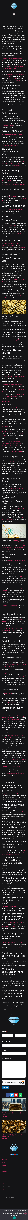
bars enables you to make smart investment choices (13, 67)
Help (3, 1183)
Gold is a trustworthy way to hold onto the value (13, 543)
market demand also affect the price (14, 853)
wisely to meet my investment (15, 774)
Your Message (6, 1058)
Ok (14, 1217)
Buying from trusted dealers (10, 906)
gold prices (17, 540)
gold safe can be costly (12, 720)
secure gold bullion (7, 431)
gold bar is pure (18, 165)
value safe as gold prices (13, 519)
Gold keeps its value (18, 508)
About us (4, 1159)
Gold (3, 1162)
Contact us (5, 1171)
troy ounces (13, 78)
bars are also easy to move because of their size (12, 629)
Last (16, 1038)
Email (4, 1050)
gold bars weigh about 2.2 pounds (14, 794)
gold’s (11, 226)
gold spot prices (13, 462)
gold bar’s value (16, 948)
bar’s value (13, 288)
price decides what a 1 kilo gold (13, 215)
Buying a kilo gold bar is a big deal (12, 385)
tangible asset (6, 659)
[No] (25, 1214)
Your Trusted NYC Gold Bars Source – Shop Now (14, 1114)
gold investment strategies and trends (13, 184)
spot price (20, 233)
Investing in (9, 605)
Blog (3, 1174)
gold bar (4, 34)
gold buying (5, 426)
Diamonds (4, 1177)
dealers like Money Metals (9, 926)
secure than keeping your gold (14, 376)
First (3, 1038)
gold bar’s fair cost (19, 407)
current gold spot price (15, 922)
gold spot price (6, 180)
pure (18, 80)
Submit (5, 1088)
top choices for (10, 145)
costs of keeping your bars (10, 1008)
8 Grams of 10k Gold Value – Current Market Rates (14, 1136)
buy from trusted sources (18, 759)
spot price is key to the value (16, 209)
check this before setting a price (14, 453)
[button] (14, 14)
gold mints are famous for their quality (13, 162)
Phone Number (7, 1042)
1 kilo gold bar (12, 197)
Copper (4, 1189)
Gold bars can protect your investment (13, 942)
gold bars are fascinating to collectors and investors (11, 244)
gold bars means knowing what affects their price (11, 442)
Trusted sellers (12, 396)
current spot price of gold (10, 445)
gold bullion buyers (17, 488)
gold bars (23, 247)
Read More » (5, 1116)
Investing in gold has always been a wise (14, 766)
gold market (21, 677)
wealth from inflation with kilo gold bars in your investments (13, 547)
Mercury (4, 1165)
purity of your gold (16, 451)
